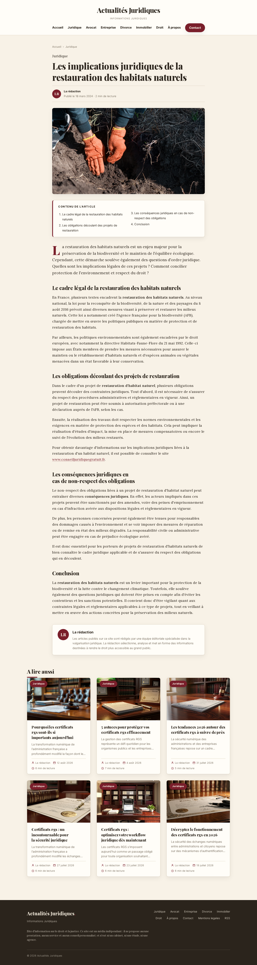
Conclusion (141, 224)
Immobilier (144, 27)
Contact (195, 28)
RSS (227, 918)
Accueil (57, 27)
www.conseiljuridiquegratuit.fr (78, 459)
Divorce (126, 27)
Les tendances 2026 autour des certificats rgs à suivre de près (198, 729)
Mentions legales (209, 918)
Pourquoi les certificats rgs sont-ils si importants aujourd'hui (52, 732)
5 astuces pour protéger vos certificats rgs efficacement (125, 729)
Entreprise (108, 27)
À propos (174, 27)
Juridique (75, 27)
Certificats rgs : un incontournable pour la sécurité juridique (50, 834)
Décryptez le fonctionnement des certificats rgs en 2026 (196, 832)
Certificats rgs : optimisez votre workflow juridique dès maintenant (123, 834)
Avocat (91, 27)
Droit (159, 27)
